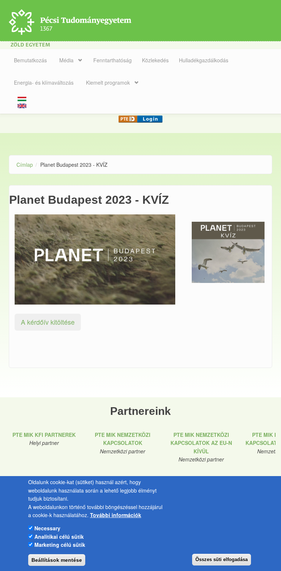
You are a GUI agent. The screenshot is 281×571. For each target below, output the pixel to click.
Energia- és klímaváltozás (44, 82)
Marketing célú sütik (59, 544)
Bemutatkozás (30, 60)
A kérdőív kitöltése (48, 322)
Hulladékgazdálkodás (203, 60)
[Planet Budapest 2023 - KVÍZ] (228, 252)
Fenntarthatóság (112, 60)
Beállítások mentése (56, 560)
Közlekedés (155, 60)
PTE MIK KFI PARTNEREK (44, 434)
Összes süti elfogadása (221, 559)
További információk (115, 515)
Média (66, 60)
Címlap (24, 164)
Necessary (47, 528)
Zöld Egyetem (30, 45)
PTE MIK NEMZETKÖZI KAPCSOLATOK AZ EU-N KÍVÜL (201, 443)
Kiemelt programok (108, 82)
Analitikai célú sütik (59, 536)
